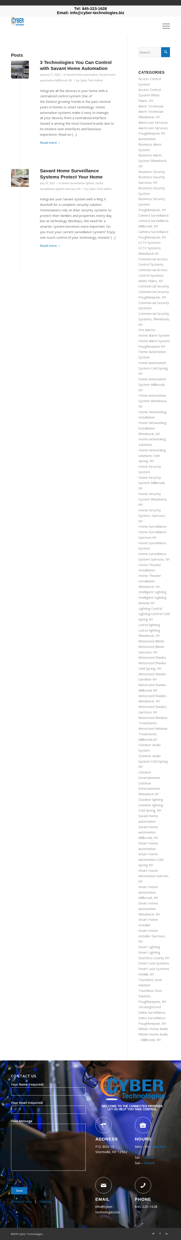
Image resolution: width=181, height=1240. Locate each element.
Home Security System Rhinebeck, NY (152, 499)
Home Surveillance (152, 526)
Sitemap (45, 1201)
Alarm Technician (151, 106)
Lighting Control (150, 608)
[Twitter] (153, 1233)
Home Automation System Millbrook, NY (152, 384)
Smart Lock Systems (153, 963)
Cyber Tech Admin (91, 80)
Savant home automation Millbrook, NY (148, 832)
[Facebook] (160, 1233)
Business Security (151, 171)
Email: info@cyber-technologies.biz (90, 13)
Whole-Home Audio (153, 1028)
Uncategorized (149, 1007)
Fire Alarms (146, 330)
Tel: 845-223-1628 (90, 8)
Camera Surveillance (153, 215)
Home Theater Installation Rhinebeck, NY (149, 581)
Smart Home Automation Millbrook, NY (148, 892)
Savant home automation (82, 75)
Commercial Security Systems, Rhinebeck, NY (154, 319)
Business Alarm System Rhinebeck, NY (152, 160)
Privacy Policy (21, 1201)
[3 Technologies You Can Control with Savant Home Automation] (20, 70)
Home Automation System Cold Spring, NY (153, 368)
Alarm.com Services (153, 122)
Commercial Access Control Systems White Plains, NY (153, 275)
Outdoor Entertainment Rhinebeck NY (149, 788)
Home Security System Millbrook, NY (151, 483)
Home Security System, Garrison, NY (152, 515)
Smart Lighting (149, 947)
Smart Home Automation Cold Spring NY (150, 859)
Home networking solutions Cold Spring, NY (152, 455)
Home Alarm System (154, 335)
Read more (48, 142)
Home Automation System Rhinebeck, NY (152, 401)
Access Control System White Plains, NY (149, 95)
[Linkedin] (166, 1233)
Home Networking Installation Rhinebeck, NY (152, 428)
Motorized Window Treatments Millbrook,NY (152, 734)
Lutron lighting (149, 625)
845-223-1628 (146, 1206)
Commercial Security (153, 286)
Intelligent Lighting (152, 592)
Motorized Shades (152, 657)
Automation (147, 139)
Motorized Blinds (151, 641)
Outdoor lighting (150, 799)
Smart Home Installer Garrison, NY (152, 936)
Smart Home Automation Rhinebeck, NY (149, 908)
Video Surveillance (152, 1012)
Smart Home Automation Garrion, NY (153, 876)
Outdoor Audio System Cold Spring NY (153, 761)
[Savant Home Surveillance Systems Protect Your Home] (20, 178)
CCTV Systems (149, 242)
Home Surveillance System (78, 183)
